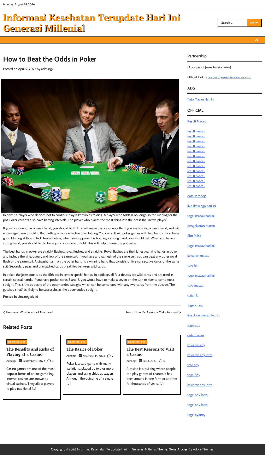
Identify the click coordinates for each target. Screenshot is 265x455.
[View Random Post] (257, 40)
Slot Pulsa (194, 236)
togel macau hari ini (200, 246)
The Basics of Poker (84, 349)
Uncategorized (28, 297)
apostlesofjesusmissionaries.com (228, 77)
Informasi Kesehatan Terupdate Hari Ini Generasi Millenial (92, 22)
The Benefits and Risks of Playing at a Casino (30, 351)
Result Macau (196, 121)
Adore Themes (203, 449)
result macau (196, 131)
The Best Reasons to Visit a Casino (150, 351)
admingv (47, 69)
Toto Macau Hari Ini (200, 99)
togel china (195, 305)
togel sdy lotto (197, 395)
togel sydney (196, 415)
